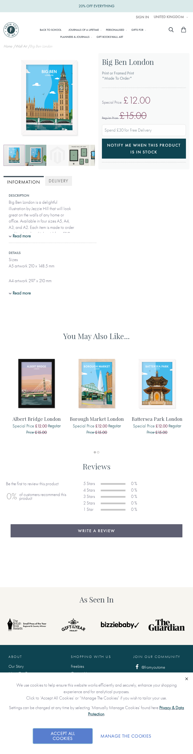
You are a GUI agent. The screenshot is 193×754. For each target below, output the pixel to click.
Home (8, 46)
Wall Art (21, 46)
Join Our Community (157, 656)
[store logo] (11, 29)
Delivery (58, 181)
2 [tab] (98, 452)
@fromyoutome (153, 667)
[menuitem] (50, 30)
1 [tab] (95, 452)
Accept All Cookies (63, 736)
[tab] (24, 181)
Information (23, 182)
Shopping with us (91, 656)
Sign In (142, 17)
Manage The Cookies (126, 736)
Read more (22, 236)
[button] (36, 155)
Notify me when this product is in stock (144, 148)
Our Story (16, 666)
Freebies (77, 666)
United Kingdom (169, 17)
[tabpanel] (36, 400)
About (15, 656)
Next (179, 625)
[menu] (92, 33)
